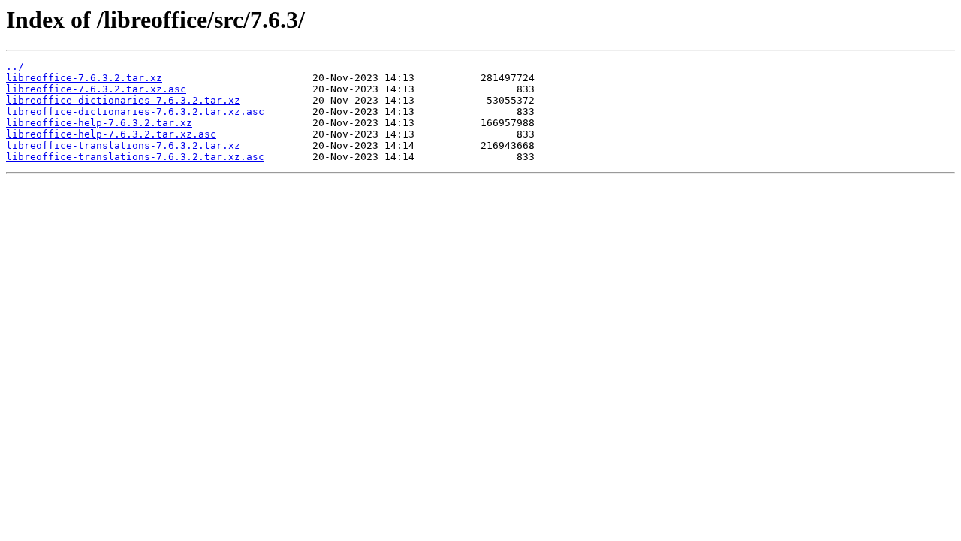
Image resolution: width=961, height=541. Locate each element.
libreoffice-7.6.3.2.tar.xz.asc (96, 89)
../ (15, 66)
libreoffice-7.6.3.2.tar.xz (84, 77)
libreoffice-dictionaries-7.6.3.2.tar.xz (123, 100)
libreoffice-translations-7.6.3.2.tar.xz (123, 145)
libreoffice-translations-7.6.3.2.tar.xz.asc (135, 156)
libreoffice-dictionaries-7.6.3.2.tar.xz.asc (135, 111)
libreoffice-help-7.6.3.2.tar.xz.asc (111, 134)
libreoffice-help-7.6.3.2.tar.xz (99, 122)
